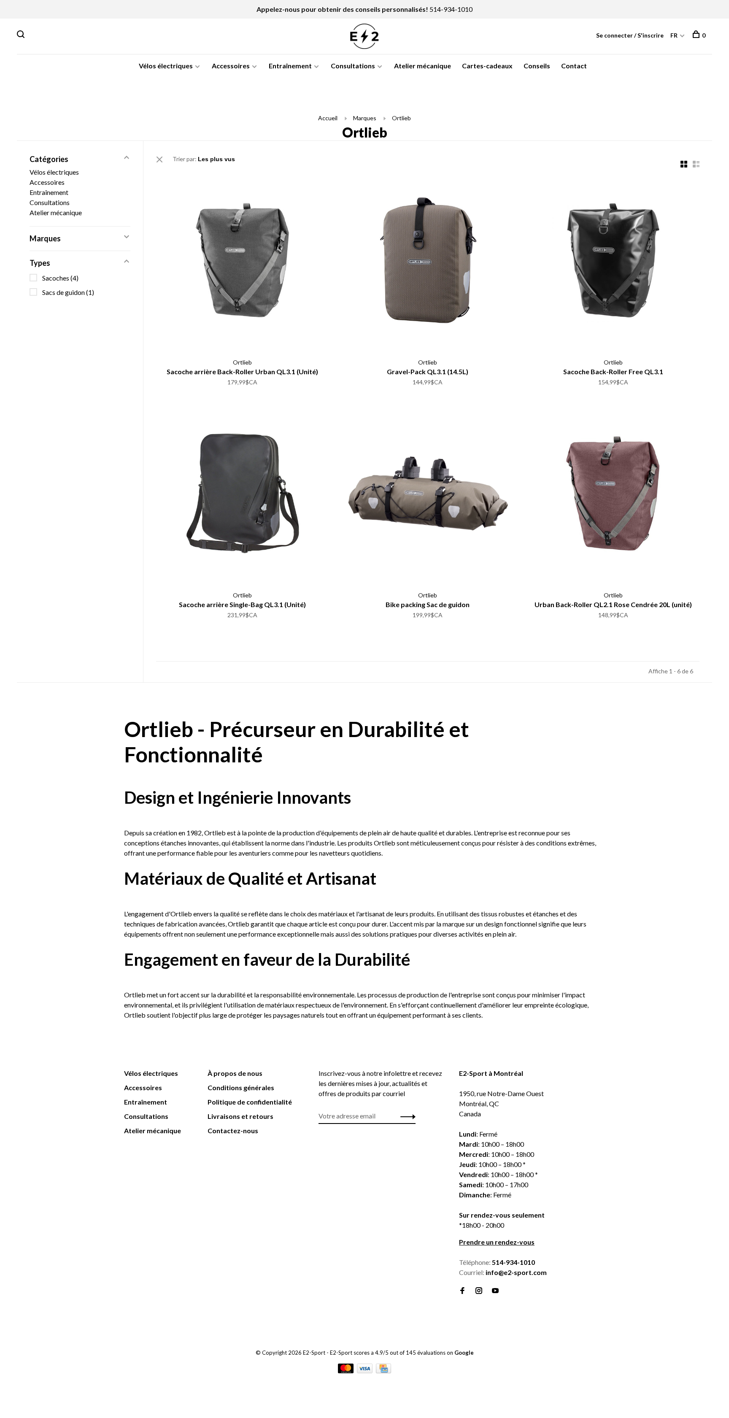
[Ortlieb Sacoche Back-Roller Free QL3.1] (613, 261)
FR (674, 35)
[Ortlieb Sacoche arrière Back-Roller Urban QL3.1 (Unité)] (242, 261)
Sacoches (60, 278)
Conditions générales (241, 1087)
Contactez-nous (233, 1130)
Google (464, 1352)
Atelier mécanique (422, 66)
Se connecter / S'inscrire (630, 35)
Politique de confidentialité (250, 1102)
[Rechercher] (22, 35)
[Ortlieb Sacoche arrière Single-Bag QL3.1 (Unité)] (242, 494)
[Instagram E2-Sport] (478, 1291)
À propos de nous (235, 1073)
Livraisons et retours (240, 1116)
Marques (364, 118)
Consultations (353, 66)
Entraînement (290, 66)
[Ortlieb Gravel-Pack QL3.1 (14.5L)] (427, 261)
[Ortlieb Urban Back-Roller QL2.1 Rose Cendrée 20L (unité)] (613, 494)
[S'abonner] (406, 1116)
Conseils (537, 66)
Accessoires (231, 66)
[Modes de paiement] (346, 1371)
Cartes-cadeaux (487, 66)
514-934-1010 (450, 9)
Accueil (328, 118)
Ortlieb (401, 118)
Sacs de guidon (68, 292)
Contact (574, 66)
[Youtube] (495, 1291)
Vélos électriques (166, 66)
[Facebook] (462, 1291)
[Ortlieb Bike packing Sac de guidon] (427, 494)
